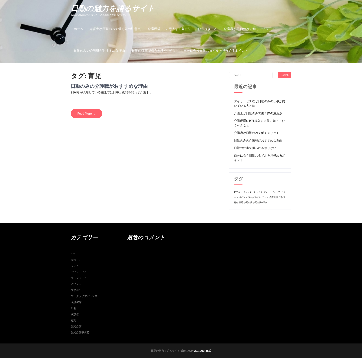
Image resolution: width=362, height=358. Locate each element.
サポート (251, 192)
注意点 (75, 314)
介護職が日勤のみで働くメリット (248, 29)
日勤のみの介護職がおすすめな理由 (99, 50)
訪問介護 (248, 202)
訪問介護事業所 (260, 202)
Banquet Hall (202, 350)
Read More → (86, 113)
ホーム (78, 29)
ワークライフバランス (258, 197)
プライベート (79, 278)
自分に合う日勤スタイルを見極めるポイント (216, 50)
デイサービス (269, 192)
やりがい (242, 192)
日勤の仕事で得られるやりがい (154, 50)
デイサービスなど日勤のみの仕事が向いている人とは (259, 103)
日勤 (280, 197)
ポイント (243, 197)
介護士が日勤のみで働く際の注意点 (115, 29)
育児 (241, 202)
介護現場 (273, 197)
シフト (259, 192)
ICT (236, 192)
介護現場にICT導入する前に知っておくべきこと (182, 29)
